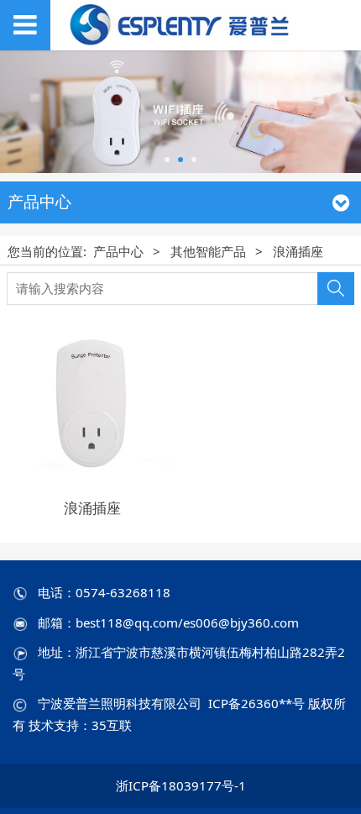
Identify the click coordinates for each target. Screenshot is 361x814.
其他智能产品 (208, 251)
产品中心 (118, 251)
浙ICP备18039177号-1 (181, 785)
